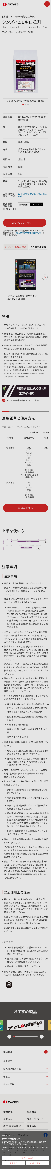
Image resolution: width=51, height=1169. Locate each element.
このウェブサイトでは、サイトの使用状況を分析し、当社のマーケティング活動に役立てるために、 (25, 1143)
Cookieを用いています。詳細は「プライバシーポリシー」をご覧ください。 (25, 1148)
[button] (6, 1135)
